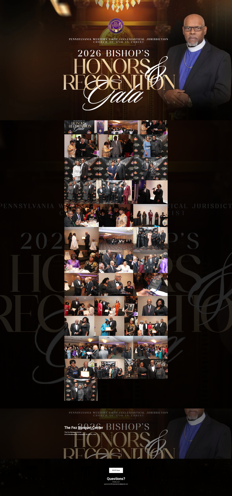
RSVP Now (116, 470)
